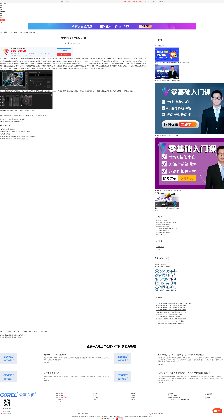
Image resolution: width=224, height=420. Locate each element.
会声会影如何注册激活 (162, 230)
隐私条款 (133, 397)
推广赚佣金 (208, 398)
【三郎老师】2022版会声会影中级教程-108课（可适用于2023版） (172, 62)
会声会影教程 (15, 32)
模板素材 (2, 11)
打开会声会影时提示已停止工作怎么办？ (167, 228)
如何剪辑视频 (160, 247)
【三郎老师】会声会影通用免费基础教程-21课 (167, 208)
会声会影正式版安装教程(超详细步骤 (166, 222)
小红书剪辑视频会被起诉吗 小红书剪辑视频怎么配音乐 (171, 310)
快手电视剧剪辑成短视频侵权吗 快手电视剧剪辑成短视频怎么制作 (174, 303)
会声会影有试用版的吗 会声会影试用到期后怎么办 (14, 139)
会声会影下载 (59, 395)
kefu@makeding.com (175, 397)
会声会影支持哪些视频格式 (163, 224)
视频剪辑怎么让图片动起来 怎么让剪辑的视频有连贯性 (15, 131)
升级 (1, 15)
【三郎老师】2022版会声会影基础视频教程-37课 (168, 190)
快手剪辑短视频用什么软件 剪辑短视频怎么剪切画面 (170, 307)
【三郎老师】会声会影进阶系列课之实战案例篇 (167, 80)
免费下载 (64, 50)
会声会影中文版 (8, 115)
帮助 (1, 17)
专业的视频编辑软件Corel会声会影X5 (15, 335)
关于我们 (133, 395)
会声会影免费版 (42, 115)
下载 (1, 9)
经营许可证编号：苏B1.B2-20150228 (113, 416)
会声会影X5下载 (70, 63)
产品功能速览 (59, 399)
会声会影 (3, 3)
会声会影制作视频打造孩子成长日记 (14, 119)
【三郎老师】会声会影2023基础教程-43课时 (166, 135)
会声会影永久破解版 (161, 220)
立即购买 (64, 54)
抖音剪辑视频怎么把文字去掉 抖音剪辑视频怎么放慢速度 (171, 305)
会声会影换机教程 (5, 134)
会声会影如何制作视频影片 (163, 232)
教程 (1, 13)
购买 (2, 20)
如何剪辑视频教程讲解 (162, 226)
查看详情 (46, 362)
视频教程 (95, 399)
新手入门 (95, 395)
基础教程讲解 (160, 234)
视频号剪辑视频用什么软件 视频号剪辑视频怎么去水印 (171, 312)
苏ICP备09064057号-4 (109, 418)
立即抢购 (145, 26)
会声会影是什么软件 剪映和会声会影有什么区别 (169, 314)
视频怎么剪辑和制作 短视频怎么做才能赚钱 (168, 316)
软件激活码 (59, 397)
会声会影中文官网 (5, 32)
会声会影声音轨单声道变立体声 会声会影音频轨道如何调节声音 (17, 136)
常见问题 (95, 397)
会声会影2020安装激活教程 (7, 129)
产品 (1, 7)
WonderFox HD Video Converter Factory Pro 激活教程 (170, 321)
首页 (1, 5)
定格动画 (158, 249)
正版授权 (58, 401)
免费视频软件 (27, 115)
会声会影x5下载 (17, 115)
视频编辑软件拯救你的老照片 (13, 121)
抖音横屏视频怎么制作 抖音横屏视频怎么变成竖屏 (170, 323)
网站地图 (133, 399)
